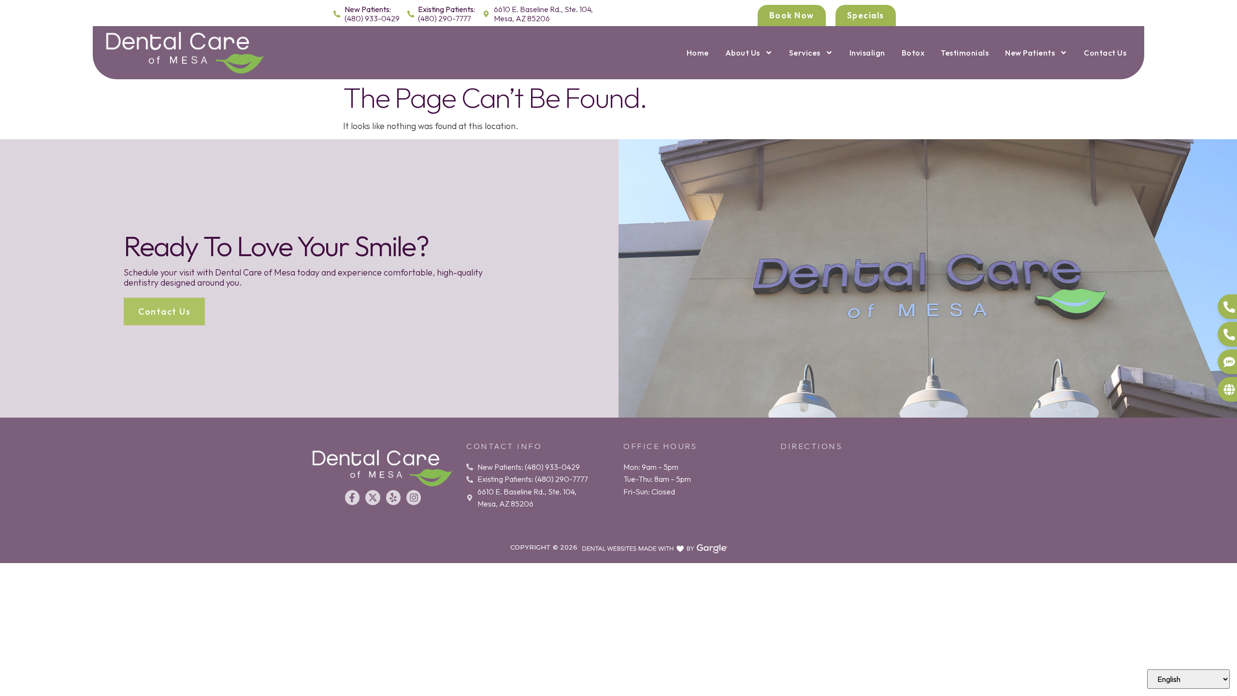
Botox (913, 53)
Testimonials (965, 53)
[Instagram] (413, 497)
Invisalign (867, 53)
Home (698, 53)
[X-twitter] (372, 497)
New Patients (1030, 53)
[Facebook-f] (352, 497)
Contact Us (1105, 53)
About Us (742, 53)
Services (804, 53)
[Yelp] (393, 497)
